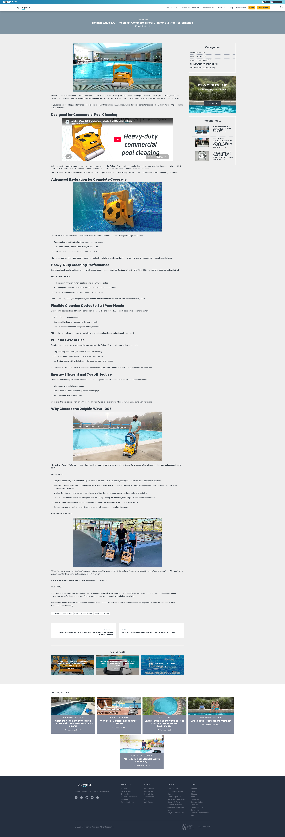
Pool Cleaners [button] (171, 8)
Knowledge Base (174, 797)
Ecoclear (124, 799)
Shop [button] (251, 8)
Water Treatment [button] (189, 8)
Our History (149, 789)
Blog (231, 8)
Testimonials (149, 797)
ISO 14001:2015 (204, 827)
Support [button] (220, 8)
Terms (193, 791)
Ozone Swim (126, 794)
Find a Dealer (172, 789)
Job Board (148, 802)
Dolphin (124, 789)
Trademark (195, 799)
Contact (170, 794)
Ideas (193, 797)
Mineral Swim (126, 791)
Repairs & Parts (173, 802)
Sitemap (194, 794)
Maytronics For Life (175, 813)
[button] (263, 7)
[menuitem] (266, 2)
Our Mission (149, 794)
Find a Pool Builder (175, 791)
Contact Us (212, 103)
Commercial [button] (206, 8)
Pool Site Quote (127, 802)
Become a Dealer (174, 805)
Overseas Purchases (175, 807)
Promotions (241, 8)
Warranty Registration (176, 799)
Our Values (148, 791)
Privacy (194, 789)
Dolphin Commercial (129, 797)
